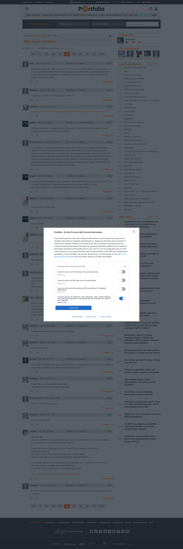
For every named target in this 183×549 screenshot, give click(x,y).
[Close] (134, 232)
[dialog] (91, 274)
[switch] (122, 271)
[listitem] (91, 266)
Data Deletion (77, 317)
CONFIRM (73, 308)
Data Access (91, 317)
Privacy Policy (105, 317)
